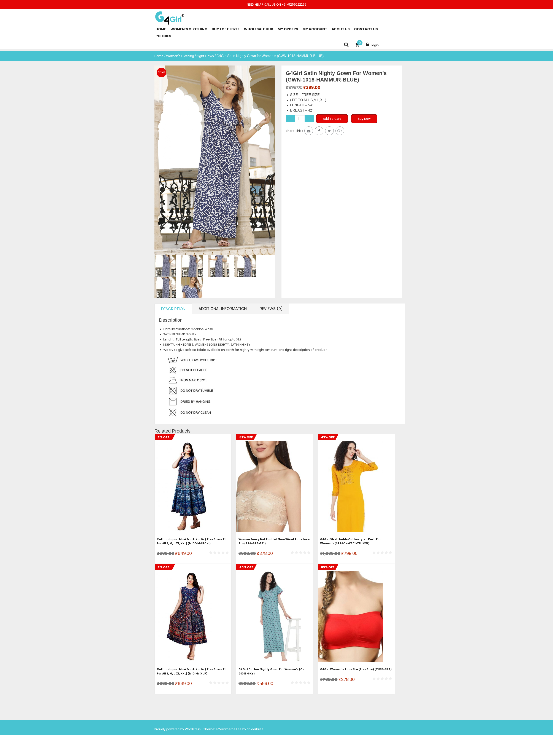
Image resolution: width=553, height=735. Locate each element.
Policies (163, 36)
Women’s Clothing (188, 29)
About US (341, 29)
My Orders (288, 29)
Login (375, 45)
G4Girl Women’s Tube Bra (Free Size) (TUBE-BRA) (356, 669)
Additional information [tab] (223, 308)
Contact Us (366, 29)
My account (314, 29)
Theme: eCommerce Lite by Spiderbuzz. (233, 729)
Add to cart (332, 119)
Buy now (364, 119)
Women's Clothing (180, 56)
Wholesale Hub (258, 29)
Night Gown (205, 56)
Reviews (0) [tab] (271, 308)
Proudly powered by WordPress (178, 729)
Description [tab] (173, 309)
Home (161, 29)
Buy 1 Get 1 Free (226, 29)
